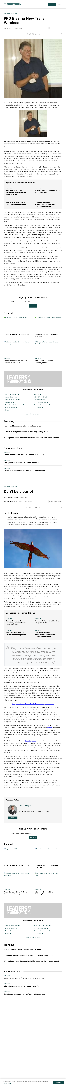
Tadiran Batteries (39, 399)
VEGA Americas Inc (40, 402)
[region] (33, 1082)
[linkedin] (30, 34)
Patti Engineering (31, 741)
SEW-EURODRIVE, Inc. (41, 397)
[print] (61, 34)
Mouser (7, 410)
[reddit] (36, 34)
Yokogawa (37, 407)
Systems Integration (10, 13)
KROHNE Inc (8, 402)
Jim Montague (8, 501)
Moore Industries (10, 407)
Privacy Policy (7, 1083)
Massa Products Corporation (13, 405)
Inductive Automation (11, 399)
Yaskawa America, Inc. (41, 405)
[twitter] (33, 34)
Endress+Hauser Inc (11, 397)
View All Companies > (33, 414)
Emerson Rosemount (11, 394)
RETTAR (36, 394)
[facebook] (27, 34)
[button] (5, 4)
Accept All (58, 1082)
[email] (39, 34)
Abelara (49, 728)
